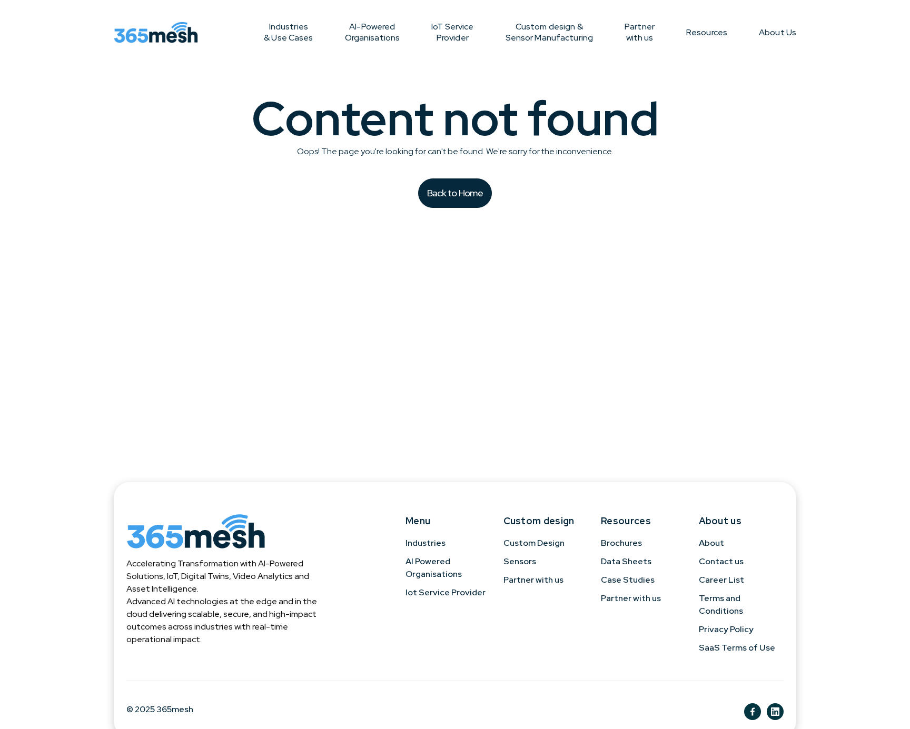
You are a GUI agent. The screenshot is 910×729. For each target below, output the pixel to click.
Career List (721, 579)
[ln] (775, 711)
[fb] (752, 711)
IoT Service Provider (452, 32)
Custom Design (534, 542)
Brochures (621, 542)
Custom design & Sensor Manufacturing (550, 32)
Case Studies (628, 579)
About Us (777, 32)
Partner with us (640, 32)
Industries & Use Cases (288, 32)
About (711, 542)
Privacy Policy (726, 629)
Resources (706, 32)
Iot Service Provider (445, 592)
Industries (425, 542)
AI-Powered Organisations (372, 32)
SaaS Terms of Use (737, 647)
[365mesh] (156, 32)
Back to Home (455, 193)
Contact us (721, 561)
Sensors (519, 561)
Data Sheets (626, 561)
